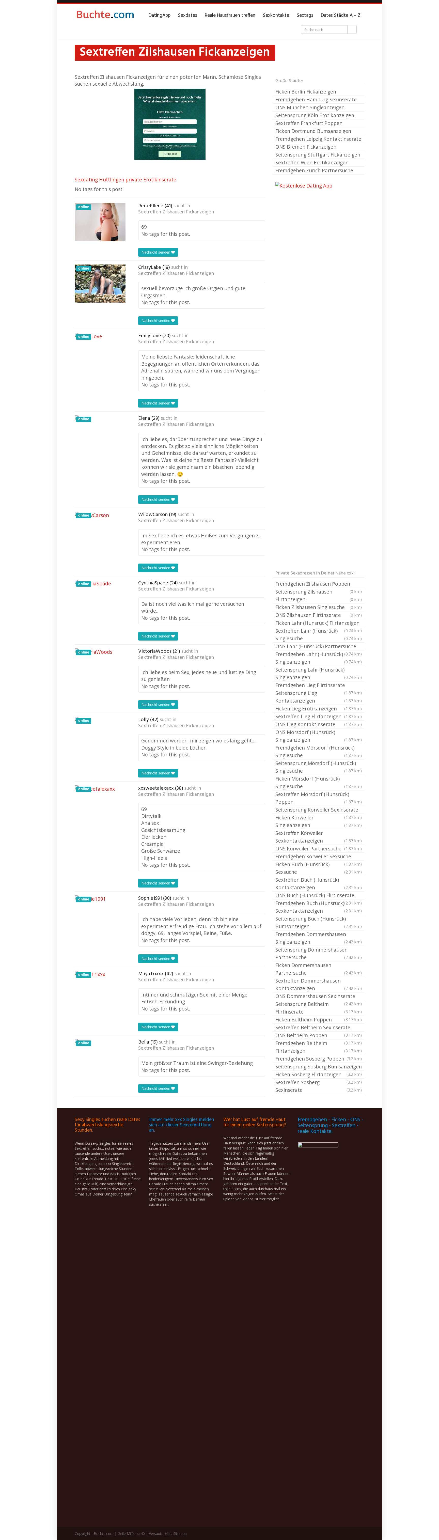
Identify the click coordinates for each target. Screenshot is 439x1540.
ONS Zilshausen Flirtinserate (318, 615)
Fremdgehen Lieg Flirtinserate (318, 685)
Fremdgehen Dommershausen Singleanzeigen (318, 938)
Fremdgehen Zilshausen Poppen (318, 584)
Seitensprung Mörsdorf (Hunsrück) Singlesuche (318, 767)
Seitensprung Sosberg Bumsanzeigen (318, 1067)
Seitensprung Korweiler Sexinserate (318, 810)
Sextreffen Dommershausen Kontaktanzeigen (318, 984)
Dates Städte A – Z (340, 15)
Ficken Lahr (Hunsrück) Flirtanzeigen (318, 623)
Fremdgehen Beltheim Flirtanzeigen (318, 1047)
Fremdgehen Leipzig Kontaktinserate (318, 138)
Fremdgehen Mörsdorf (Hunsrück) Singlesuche (318, 751)
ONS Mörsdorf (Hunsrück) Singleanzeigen (318, 736)
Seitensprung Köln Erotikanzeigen (314, 115)
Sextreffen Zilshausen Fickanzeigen (176, 212)
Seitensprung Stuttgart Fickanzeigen (317, 154)
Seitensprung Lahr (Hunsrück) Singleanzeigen (318, 673)
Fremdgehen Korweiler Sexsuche (318, 857)
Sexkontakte (276, 15)
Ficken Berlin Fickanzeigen (305, 91)
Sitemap (180, 1533)
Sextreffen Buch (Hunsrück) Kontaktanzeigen (318, 883)
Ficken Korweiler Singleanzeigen (318, 821)
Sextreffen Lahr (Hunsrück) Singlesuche (318, 634)
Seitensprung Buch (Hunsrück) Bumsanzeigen (318, 922)
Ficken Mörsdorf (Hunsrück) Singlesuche (318, 782)
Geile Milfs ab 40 (131, 1533)
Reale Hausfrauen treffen (230, 15)
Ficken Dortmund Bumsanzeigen (313, 131)
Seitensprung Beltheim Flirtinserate (318, 1008)
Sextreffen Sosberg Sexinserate (318, 1086)
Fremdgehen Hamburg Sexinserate (316, 99)
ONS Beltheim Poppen (318, 1035)
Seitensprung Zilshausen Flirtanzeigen (318, 595)
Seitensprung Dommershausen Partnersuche (318, 953)
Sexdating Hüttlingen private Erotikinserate (125, 179)
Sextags (305, 15)
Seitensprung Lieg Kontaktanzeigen (318, 697)
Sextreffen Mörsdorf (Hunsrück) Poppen (318, 798)
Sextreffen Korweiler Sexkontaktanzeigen (318, 837)
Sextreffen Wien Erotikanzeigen (312, 162)
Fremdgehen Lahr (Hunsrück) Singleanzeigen (318, 658)
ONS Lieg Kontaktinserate (318, 724)
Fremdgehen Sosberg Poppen (318, 1058)
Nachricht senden (156, 252)
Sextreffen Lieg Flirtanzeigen (318, 716)
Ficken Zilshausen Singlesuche (318, 607)
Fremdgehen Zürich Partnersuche (314, 170)
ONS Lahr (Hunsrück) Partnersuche (318, 646)
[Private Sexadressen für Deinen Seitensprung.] (105, 15)
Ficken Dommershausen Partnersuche (318, 969)
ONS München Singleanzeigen (309, 107)
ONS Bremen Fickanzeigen (305, 146)
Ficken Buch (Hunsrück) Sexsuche (318, 868)
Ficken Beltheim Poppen (318, 1019)
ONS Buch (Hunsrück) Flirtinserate (318, 895)
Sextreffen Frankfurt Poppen (308, 123)
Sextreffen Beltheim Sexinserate (318, 1028)
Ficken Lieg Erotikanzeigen (318, 708)
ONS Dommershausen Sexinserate (318, 996)
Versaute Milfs (160, 1533)
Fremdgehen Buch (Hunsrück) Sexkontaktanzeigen (318, 907)
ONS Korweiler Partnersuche (318, 848)
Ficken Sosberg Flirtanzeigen (318, 1075)
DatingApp (159, 15)
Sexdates (187, 15)
